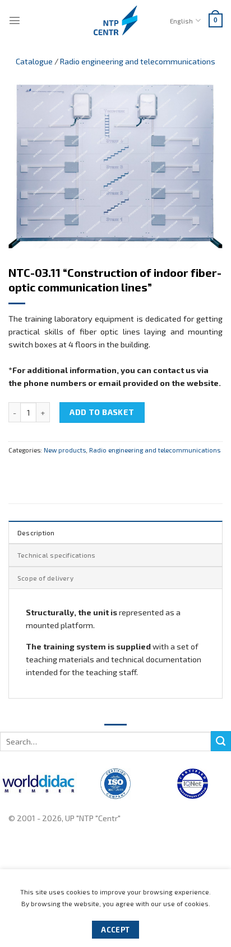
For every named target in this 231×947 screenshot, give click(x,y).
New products (65, 450)
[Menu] (14, 20)
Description (36, 532)
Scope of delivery (45, 578)
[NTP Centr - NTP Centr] (115, 20)
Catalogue (34, 61)
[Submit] (221, 741)
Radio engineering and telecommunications (137, 61)
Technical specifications (56, 555)
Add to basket (102, 412)
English (181, 21)
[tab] (115, 532)
